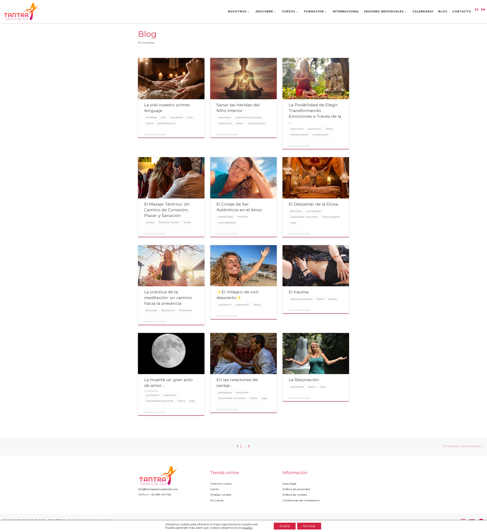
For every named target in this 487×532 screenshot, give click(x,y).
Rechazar (309, 526)
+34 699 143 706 (160, 494)
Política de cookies (294, 494)
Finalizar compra (220, 494)
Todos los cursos (221, 483)
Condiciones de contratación (301, 500)
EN (483, 9)
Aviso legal (289, 483)
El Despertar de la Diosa (313, 204)
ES (477, 9)
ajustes (247, 528)
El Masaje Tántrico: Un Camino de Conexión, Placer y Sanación (167, 210)
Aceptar (284, 526)
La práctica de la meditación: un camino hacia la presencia (168, 297)
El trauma (299, 291)
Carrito (214, 489)
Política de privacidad (296, 489)
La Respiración (304, 379)
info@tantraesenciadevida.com (158, 489)
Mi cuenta (216, 500)
